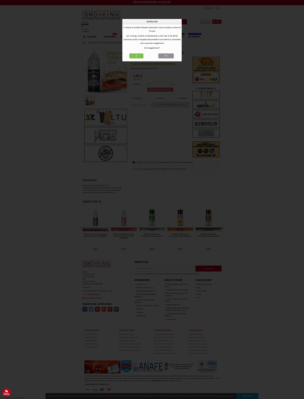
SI (136, 56)
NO (166, 56)
